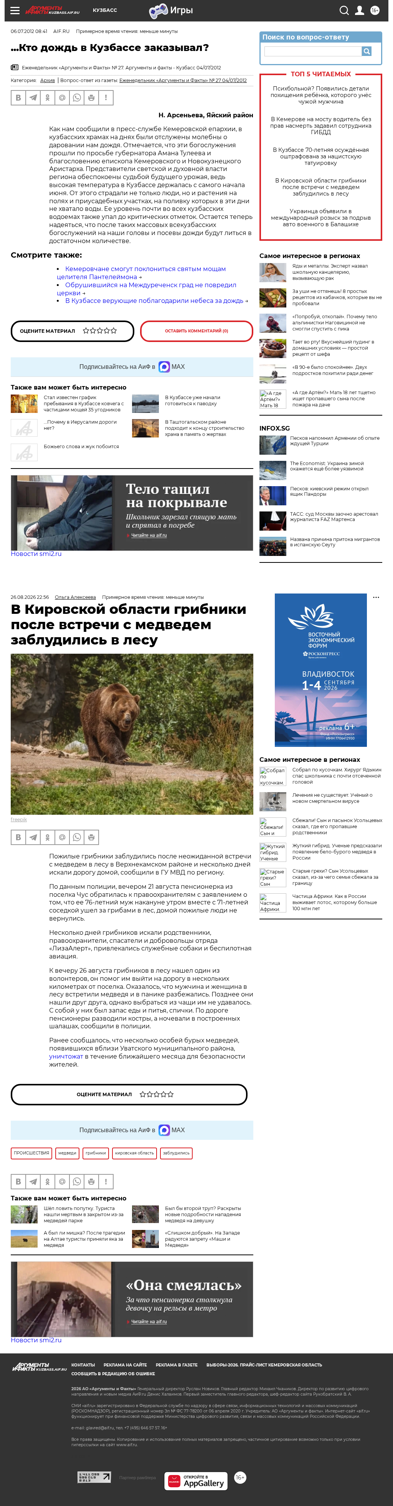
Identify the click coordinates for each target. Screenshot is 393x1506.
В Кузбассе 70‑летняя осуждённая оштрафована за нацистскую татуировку (321, 156)
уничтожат (67, 1056)
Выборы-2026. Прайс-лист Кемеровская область (264, 1365)
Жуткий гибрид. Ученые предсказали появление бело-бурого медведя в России (337, 852)
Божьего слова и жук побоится (81, 446)
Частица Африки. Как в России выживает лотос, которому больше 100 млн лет (334, 902)
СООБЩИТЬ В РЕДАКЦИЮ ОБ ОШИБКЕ (113, 1373)
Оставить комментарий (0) (196, 331)
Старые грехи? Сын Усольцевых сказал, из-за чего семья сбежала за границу (335, 877)
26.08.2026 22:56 (30, 597)
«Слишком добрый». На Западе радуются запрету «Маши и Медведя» (202, 1239)
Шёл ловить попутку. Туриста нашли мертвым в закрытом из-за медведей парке (84, 1214)
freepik (19, 819)
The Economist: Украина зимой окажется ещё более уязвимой (327, 466)
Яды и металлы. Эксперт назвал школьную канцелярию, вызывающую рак (330, 272)
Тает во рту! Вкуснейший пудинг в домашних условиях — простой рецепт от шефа (333, 348)
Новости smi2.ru (36, 553)
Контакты (83, 1365)
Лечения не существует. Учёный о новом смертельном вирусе (332, 798)
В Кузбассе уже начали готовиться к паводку (192, 400)
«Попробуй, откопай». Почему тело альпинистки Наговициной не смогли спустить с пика (334, 323)
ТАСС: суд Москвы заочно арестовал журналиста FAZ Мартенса (334, 516)
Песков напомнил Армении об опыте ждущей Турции (335, 441)
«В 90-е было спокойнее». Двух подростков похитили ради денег (332, 370)
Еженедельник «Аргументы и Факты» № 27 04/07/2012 (183, 80)
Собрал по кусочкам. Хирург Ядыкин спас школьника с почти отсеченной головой (336, 776)
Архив (47, 80)
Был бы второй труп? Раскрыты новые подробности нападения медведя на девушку (203, 1214)
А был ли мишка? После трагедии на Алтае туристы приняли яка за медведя (84, 1239)
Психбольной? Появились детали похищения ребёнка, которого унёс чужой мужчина (321, 95)
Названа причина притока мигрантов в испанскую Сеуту (335, 542)
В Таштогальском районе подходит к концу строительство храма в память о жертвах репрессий (204, 431)
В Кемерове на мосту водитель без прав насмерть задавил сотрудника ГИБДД (321, 126)
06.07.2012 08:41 (29, 31)
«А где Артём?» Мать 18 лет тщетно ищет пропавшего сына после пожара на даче (334, 399)
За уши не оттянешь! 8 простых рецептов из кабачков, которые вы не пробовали (337, 297)
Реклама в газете (177, 1365)
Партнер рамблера (137, 1477)
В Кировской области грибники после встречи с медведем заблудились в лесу (321, 187)
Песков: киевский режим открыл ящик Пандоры (329, 491)
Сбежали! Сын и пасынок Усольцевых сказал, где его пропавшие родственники (337, 826)
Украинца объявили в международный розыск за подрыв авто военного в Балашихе (321, 218)
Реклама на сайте (125, 1365)
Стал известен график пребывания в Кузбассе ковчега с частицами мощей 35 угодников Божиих (84, 407)
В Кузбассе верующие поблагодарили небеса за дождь (154, 300)
